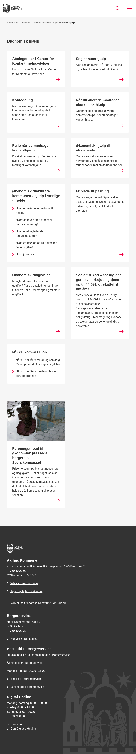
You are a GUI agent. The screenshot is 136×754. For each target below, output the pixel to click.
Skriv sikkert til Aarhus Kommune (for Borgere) (38, 602)
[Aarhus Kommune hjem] (12, 8)
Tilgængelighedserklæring (26, 591)
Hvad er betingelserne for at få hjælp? (34, 210)
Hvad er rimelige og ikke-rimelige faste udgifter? (36, 245)
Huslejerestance (26, 254)
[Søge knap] (118, 8)
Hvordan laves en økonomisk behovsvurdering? (34, 222)
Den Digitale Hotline (23, 728)
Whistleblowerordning (24, 583)
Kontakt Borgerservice (24, 638)
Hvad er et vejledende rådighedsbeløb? (29, 233)
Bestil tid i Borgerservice (25, 678)
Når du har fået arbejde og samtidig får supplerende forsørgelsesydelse (38, 362)
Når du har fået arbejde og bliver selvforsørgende (36, 373)
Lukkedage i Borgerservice (27, 686)
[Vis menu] (129, 8)
